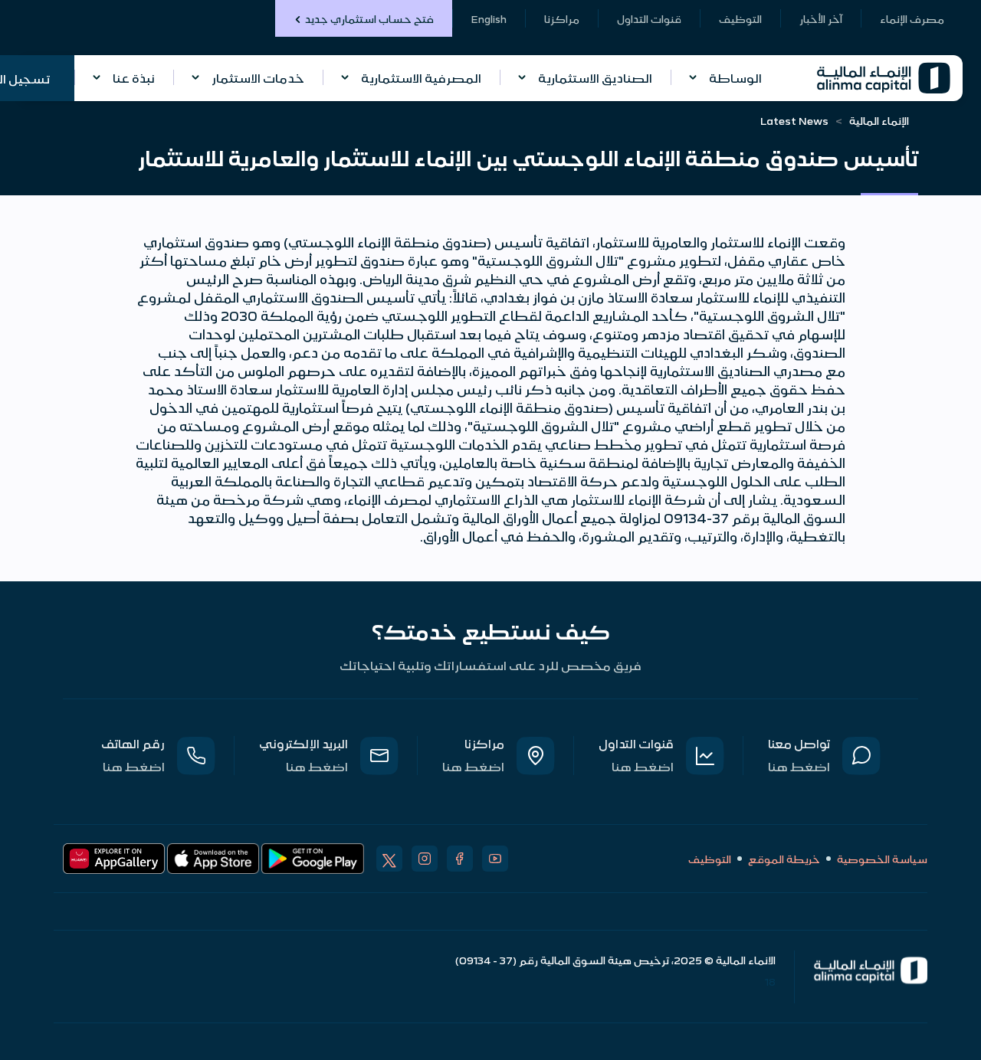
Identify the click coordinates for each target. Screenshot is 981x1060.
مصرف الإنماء (912, 18)
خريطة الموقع (784, 858)
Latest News (794, 120)
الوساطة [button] (735, 77)
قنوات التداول (649, 18)
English (489, 18)
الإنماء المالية (879, 120)
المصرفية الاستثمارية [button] (421, 77)
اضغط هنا (799, 765)
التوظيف (740, 18)
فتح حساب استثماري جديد (369, 18)
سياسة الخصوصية (882, 858)
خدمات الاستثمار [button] (258, 77)
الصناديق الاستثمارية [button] (595, 77)
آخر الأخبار (820, 18)
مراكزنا (561, 18)
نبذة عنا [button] (134, 77)
